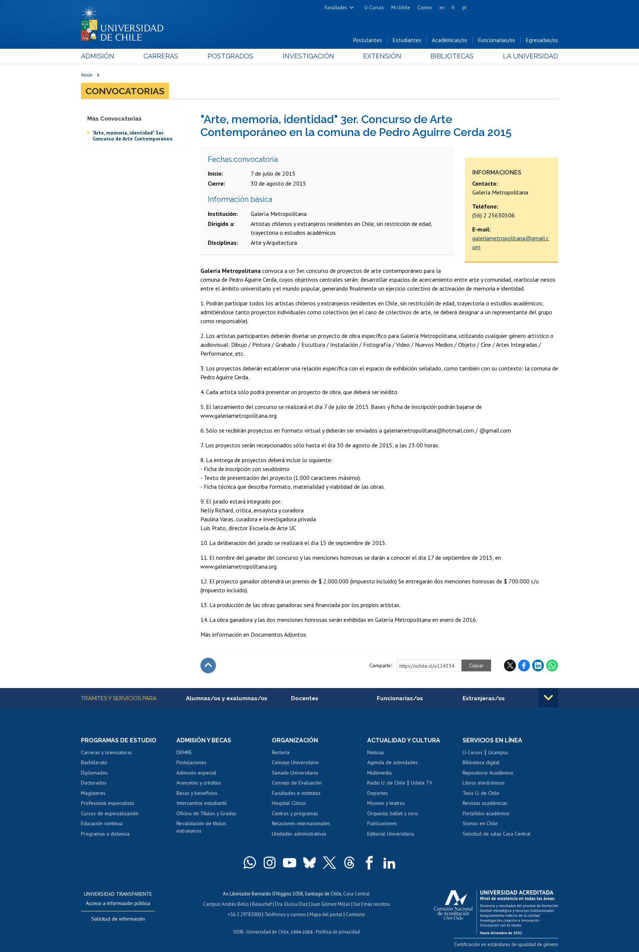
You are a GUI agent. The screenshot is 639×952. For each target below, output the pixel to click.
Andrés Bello (235, 904)
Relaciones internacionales (301, 823)
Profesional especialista (107, 803)
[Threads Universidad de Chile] (349, 862)
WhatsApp (552, 665)
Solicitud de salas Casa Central (497, 833)
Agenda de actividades (392, 762)
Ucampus (498, 752)
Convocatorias (125, 90)
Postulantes (367, 40)
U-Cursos (374, 7)
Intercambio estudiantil (201, 803)
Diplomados (94, 772)
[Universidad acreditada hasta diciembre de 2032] (496, 910)
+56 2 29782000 (244, 914)
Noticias (375, 752)
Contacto (355, 914)
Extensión (382, 56)
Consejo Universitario (295, 762)
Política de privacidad (338, 932)
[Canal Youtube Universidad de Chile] (289, 862)
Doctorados (93, 782)
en (441, 7)
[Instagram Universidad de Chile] (269, 862)
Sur (357, 904)
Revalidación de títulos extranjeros (201, 827)
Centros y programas (295, 813)
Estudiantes (407, 40)
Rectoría (281, 752)
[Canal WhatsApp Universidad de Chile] (249, 862)
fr (453, 7)
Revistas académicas (485, 803)
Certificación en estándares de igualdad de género (506, 944)
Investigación (308, 56)
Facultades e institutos (296, 793)
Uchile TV (421, 782)
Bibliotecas (452, 56)
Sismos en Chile (480, 823)
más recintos (377, 904)
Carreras (160, 56)
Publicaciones (382, 823)
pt (464, 7)
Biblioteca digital (481, 762)
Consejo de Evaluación (297, 782)
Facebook (524, 665)
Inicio (86, 75)
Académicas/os (449, 40)
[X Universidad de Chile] (329, 862)
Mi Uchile (400, 7)
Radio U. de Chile (386, 782)
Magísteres (93, 793)
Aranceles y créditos (198, 782)
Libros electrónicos (484, 782)
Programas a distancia (105, 833)
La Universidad (530, 56)
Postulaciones (191, 762)
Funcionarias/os (496, 40)
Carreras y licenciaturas (106, 752)
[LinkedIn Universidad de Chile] (389, 862)
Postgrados (230, 56)
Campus (211, 904)
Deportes (377, 793)
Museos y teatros (386, 803)
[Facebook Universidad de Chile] (369, 862)
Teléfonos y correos (285, 914)
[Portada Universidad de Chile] (125, 22)
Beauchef (262, 904)
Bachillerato (94, 762)
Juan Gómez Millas (330, 904)
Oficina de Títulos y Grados (206, 813)
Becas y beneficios (196, 793)
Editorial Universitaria (390, 833)
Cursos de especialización (109, 813)
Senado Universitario (295, 772)
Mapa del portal (326, 914)
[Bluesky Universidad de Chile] (309, 862)
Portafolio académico (486, 813)
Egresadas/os (542, 40)
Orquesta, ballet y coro (392, 813)
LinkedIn (538, 665)
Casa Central (356, 894)
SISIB (238, 932)
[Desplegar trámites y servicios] (548, 697)
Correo (424, 7)
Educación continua (101, 823)
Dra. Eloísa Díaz (291, 904)
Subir (208, 665)
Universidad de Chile (268, 932)
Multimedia (379, 772)
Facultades (336, 7)
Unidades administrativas (299, 833)
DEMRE (184, 752)
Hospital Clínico (289, 803)
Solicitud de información (118, 918)
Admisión (97, 56)
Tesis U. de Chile (481, 793)
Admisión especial (196, 772)
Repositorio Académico (488, 772)
